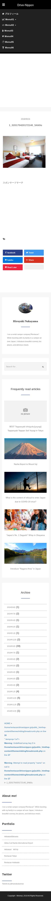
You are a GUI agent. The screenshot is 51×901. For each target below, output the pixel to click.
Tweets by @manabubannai (13, 884)
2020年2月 (11, 627)
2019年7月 (11, 653)
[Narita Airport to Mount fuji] (25, 448)
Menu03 (8, 30)
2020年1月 (11, 633)
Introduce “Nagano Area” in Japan (25, 569)
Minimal (20, 896)
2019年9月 (11, 646)
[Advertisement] (25, 80)
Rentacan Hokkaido (12, 862)
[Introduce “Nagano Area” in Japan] (25, 553)
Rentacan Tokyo (10, 856)
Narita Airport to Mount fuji (25, 464)
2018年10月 (11, 711)
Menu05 (9, 42)
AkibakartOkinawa (11, 837)
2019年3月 (11, 679)
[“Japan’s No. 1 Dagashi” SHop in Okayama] (25, 519)
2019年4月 (11, 672)
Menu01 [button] (10, 19)
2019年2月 (11, 685)
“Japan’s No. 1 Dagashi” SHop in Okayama (25, 535)
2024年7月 (11, 614)
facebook (11, 253)
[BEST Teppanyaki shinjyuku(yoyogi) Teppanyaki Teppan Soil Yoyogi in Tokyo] (25, 411)
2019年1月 (11, 692)
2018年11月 (11, 705)
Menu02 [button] (10, 25)
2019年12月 (11, 640)
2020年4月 (11, 620)
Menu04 (8, 36)
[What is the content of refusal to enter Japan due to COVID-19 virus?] (25, 482)
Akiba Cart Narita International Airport (18, 843)
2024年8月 (11, 607)
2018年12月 (11, 698)
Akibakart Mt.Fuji (11, 850)
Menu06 (9, 47)
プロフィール (11, 14)
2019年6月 (11, 659)
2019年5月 (11, 666)
